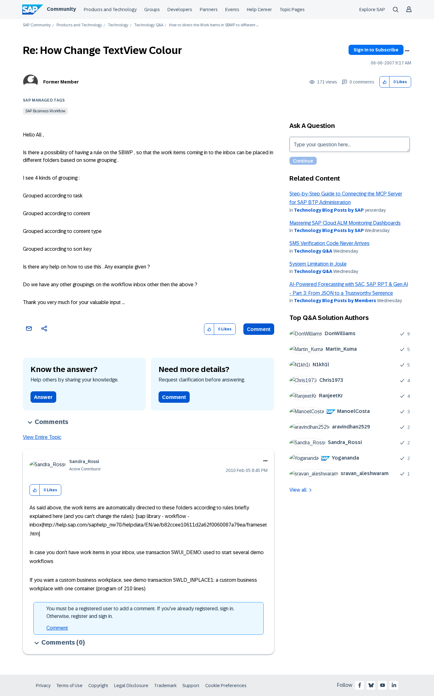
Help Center (259, 9)
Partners (209, 9)
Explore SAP (372, 9)
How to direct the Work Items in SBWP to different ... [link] (213, 25)
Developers (179, 9)
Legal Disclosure (131, 685)
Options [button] (407, 50)
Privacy (43, 685)
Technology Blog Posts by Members (335, 300)
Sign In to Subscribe (376, 49)
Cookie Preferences (226, 685)
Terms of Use (69, 685)
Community (61, 9)
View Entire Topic (42, 437)
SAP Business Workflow (45, 111)
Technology (118, 25)
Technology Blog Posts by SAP (329, 210)
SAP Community (37, 25)
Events (232, 9)
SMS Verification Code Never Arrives (329, 243)
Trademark (165, 685)
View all (298, 490)
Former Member (61, 81)
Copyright (98, 685)
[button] (385, 82)
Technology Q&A (148, 25)
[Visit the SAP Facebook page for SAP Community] (359, 685)
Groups (152, 9)
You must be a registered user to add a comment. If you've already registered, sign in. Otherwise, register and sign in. (140, 612)
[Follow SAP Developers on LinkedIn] (394, 685)
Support (191, 685)
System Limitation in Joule (318, 264)
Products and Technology (110, 9)
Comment (259, 329)
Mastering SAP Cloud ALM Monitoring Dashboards (345, 223)
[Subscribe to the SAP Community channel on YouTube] (382, 685)
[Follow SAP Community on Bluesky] (371, 685)
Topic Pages (292, 9)
